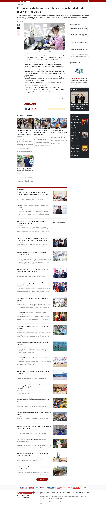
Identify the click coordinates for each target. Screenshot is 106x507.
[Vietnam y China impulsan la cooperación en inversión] (60, 362)
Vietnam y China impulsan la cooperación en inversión (33, 358)
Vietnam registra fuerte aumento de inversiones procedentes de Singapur (31, 222)
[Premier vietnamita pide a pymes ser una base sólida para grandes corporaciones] (60, 287)
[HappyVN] (85, 487)
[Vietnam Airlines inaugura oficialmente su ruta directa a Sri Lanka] (60, 375)
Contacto (42, 493)
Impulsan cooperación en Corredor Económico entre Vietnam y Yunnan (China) (33, 386)
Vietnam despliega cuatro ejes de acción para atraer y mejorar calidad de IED (79, 55)
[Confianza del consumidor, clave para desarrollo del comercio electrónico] (60, 443)
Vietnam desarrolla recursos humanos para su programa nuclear (34, 413)
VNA (72, 492)
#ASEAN (34, 104)
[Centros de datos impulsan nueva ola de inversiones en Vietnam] (60, 302)
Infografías (76, 63)
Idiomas (68, 492)
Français (74, 1)
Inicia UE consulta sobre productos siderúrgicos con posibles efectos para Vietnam (78, 42)
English (70, 1)
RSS (60, 492)
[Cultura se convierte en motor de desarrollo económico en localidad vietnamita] (60, 471)
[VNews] (26, 487)
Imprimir (18, 31)
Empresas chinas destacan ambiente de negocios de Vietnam (33, 207)
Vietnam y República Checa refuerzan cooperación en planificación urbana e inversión (33, 270)
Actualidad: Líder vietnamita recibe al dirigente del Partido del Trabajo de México (76, 122)
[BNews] (37, 487)
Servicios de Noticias (79, 492)
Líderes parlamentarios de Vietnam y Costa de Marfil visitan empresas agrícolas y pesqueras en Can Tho (33, 239)
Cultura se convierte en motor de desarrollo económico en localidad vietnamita (34, 468)
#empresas (27, 104)
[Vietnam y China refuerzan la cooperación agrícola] (60, 316)
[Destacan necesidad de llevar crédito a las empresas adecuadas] (60, 330)
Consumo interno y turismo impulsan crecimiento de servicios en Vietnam (78, 27)
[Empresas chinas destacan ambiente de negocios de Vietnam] (60, 209)
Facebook (18, 25)
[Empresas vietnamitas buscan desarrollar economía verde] (42, 123)
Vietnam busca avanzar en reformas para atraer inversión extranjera (31, 253)
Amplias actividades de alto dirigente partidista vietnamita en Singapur (79, 106)
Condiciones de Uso (54, 492)
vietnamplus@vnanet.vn (48, 500)
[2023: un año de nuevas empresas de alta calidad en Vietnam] (25, 161)
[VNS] (51, 487)
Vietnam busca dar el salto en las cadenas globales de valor (33, 400)
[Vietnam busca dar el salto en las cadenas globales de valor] (60, 403)
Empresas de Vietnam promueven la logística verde (59, 131)
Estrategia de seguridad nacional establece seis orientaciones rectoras (79, 81)
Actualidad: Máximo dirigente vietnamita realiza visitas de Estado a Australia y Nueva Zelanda (76, 135)
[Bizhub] (42, 487)
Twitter (18, 28)
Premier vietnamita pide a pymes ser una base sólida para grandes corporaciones (33, 284)
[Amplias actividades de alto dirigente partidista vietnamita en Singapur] (79, 97)
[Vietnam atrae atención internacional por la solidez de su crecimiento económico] (60, 430)
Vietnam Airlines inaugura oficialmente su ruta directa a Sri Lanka (34, 372)
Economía (20, 4)
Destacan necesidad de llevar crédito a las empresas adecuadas (32, 327)
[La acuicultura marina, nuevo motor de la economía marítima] (60, 346)
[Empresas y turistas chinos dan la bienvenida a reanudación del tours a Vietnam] (25, 123)
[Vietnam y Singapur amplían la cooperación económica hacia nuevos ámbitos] (60, 457)
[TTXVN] (20, 487)
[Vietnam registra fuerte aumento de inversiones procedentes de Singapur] (60, 225)
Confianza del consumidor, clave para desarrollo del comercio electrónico (32, 441)
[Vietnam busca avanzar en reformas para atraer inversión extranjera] (60, 256)
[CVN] (59, 487)
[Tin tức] (31, 487)
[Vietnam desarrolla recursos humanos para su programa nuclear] (60, 416)
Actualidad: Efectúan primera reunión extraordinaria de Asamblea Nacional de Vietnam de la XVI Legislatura (76, 149)
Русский (84, 1)
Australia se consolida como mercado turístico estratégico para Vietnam (78, 35)
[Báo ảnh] (77, 487)
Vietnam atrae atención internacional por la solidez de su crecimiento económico (34, 427)
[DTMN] (67, 487)
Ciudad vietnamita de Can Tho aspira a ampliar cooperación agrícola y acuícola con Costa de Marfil (32, 193)
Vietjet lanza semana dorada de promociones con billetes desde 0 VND (79, 48)
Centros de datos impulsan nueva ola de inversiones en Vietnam (33, 299)
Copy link (18, 34)
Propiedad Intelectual (44, 492)
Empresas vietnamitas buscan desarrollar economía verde (40, 132)
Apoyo (64, 492)
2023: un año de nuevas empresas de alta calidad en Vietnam (25, 170)
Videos (75, 89)
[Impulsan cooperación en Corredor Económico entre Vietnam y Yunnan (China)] (60, 389)
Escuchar (76, 127)
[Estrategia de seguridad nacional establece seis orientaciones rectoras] (79, 71)
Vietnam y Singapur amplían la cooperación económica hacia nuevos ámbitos (33, 454)
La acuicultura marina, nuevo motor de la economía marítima (32, 343)
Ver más (21, 189)
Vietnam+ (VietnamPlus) (26, 1)
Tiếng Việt (66, 1)
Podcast (76, 116)
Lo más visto (76, 24)
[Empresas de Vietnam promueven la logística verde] (59, 123)
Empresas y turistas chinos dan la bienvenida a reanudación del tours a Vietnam (24, 133)
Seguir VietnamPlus (53, 109)
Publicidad (87, 492)
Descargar (42, 479)
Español (78, 1)
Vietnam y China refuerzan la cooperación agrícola (32, 313)
